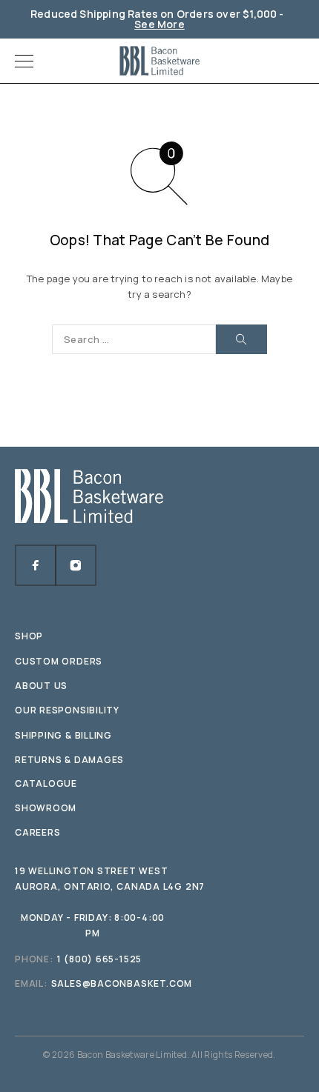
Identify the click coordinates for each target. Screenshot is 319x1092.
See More (159, 24)
